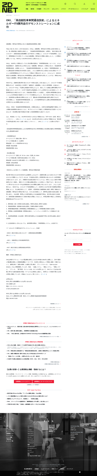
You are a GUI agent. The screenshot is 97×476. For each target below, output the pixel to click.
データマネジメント (74, 8)
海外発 (32, 8)
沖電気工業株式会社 (10, 30)
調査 (29, 454)
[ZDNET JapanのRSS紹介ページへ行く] (52, 421)
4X (49, 426)
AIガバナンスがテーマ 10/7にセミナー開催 (36, 2)
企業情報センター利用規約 (33, 384)
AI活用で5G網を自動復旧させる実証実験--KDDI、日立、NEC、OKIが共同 (27, 359)
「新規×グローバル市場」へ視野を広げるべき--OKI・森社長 (23, 356)
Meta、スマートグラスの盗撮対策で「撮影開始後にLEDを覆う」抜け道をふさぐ (28, 401)
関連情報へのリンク (54, 303)
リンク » (22, 119)
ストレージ (30, 439)
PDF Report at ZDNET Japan (34, 455)
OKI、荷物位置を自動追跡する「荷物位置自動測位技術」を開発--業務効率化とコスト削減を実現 (33, 350)
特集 (27, 8)
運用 (29, 444)
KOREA (72, 439)
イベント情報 (9, 437)
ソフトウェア (84, 8)
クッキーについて (45, 468)
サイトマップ (70, 468)
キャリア (30, 450)
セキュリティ (55, 8)
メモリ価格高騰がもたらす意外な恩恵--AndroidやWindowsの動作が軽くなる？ (27, 396)
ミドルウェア (31, 442)
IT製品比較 (8, 439)
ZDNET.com (73, 429)
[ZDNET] (13, 6)
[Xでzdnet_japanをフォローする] (48, 421)
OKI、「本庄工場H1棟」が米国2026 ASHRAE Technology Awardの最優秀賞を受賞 (29, 333)
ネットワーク (31, 441)
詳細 (40, 474)
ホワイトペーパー (10, 431)
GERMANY (73, 437)
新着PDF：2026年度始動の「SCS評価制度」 (36, 4)
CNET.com (73, 428)
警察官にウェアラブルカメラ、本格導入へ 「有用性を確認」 (23, 398)
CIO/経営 (39, 8)
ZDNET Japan (9, 15)
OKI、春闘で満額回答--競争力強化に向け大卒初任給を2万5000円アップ (26, 353)
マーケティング (31, 446)
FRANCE (72, 436)
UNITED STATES (74, 434)
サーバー (30, 437)
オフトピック (31, 452)
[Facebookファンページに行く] (44, 421)
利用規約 (37, 468)
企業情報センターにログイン (23, 381)
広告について (55, 468)
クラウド (63, 8)
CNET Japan (77, 253)
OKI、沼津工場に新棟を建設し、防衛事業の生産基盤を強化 (22, 330)
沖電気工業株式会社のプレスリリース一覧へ (49, 336)
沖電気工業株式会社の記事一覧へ (52, 364)
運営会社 (62, 468)
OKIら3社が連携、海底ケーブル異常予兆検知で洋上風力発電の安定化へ (26, 345)
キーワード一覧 (9, 441)
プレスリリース (17, 15)
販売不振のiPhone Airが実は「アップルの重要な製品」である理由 (24, 393)
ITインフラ (46, 8)
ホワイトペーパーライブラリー (82, 106)
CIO (28, 428)
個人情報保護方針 (28, 468)
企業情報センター (10, 433)
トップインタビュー (10, 429)
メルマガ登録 (77, 244)
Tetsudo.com (52, 431)
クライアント (31, 431)
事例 (7, 428)
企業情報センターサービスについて (43, 381)
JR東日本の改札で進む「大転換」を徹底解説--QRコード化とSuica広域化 (26, 404)
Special (93, 8)
